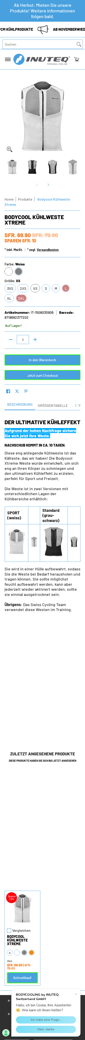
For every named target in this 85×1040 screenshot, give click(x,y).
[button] (76, 59)
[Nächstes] (77, 117)
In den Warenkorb (42, 360)
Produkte (25, 199)
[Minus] (11, 339)
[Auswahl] (35, 339)
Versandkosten (48, 250)
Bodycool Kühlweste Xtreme (17, 940)
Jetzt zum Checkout (42, 375)
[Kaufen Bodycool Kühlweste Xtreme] (22, 908)
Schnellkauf (22, 977)
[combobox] (38, 44)
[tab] (20, 405)
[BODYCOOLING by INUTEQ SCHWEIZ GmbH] (41, 59)
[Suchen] (79, 44)
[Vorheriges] (8, 117)
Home (9, 199)
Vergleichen (21, 930)
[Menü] (8, 59)
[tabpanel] (42, 513)
